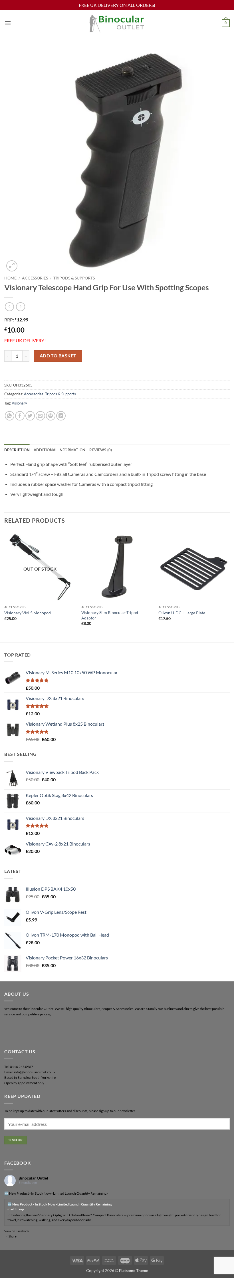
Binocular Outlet (33, 1178)
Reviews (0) (100, 450)
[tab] (17, 450)
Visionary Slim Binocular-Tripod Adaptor (109, 615)
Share (13, 1236)
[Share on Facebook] (20, 415)
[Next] (229, 586)
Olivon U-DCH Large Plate (181, 612)
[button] (7, 23)
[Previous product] (20, 306)
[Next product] (9, 306)
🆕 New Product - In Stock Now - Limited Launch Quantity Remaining (59, 1204)
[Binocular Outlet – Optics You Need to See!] (117, 23)
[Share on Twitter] (30, 415)
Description (17, 450)
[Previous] (4, 586)
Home (10, 278)
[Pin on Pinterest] (50, 415)
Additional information (60, 450)
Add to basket (58, 355)
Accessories (35, 278)
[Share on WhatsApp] (9, 415)
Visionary (19, 403)
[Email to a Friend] (40, 415)
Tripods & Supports (74, 278)
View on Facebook (16, 1231)
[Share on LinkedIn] (61, 415)
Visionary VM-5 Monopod (27, 612)
